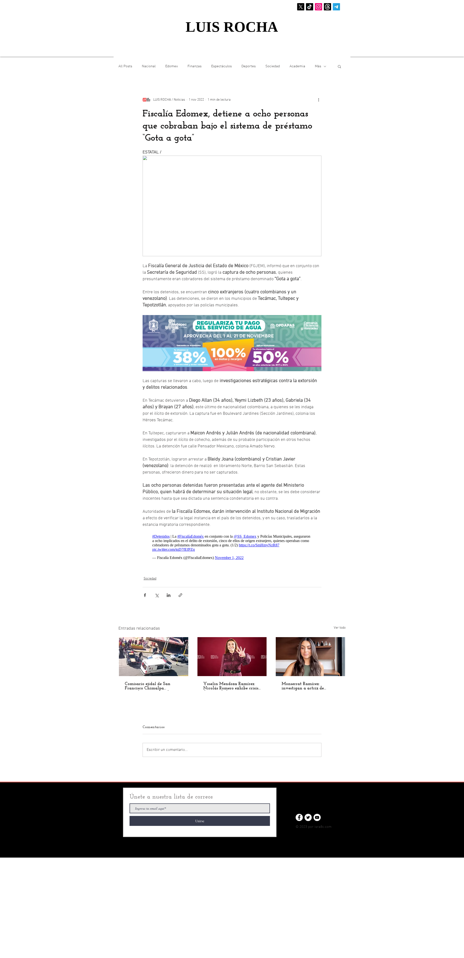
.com (328, 824)
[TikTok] (309, 6)
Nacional (149, 66)
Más (318, 66)
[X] (300, 6)
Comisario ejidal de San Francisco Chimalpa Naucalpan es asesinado (148, 683)
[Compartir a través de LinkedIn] (168, 592)
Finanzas (195, 66)
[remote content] (232, 544)
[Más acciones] (318, 100)
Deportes (248, 66)
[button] (339, 66)
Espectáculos (221, 66)
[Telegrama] (336, 6)
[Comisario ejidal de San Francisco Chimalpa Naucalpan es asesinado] (153, 654)
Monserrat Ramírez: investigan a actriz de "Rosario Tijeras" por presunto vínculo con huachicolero (310, 683)
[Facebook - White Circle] (299, 815)
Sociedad (272, 66)
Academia (297, 66)
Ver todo (340, 625)
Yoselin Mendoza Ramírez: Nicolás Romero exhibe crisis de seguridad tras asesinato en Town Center (232, 683)
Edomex (171, 66)
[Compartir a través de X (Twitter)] (156, 592)
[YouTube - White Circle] (317, 815)
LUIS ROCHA (232, 27)
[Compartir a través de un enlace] (180, 592)
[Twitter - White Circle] (308, 815)
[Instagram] (318, 6)
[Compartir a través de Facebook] (145, 592)
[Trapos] (327, 6)
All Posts (125, 66)
